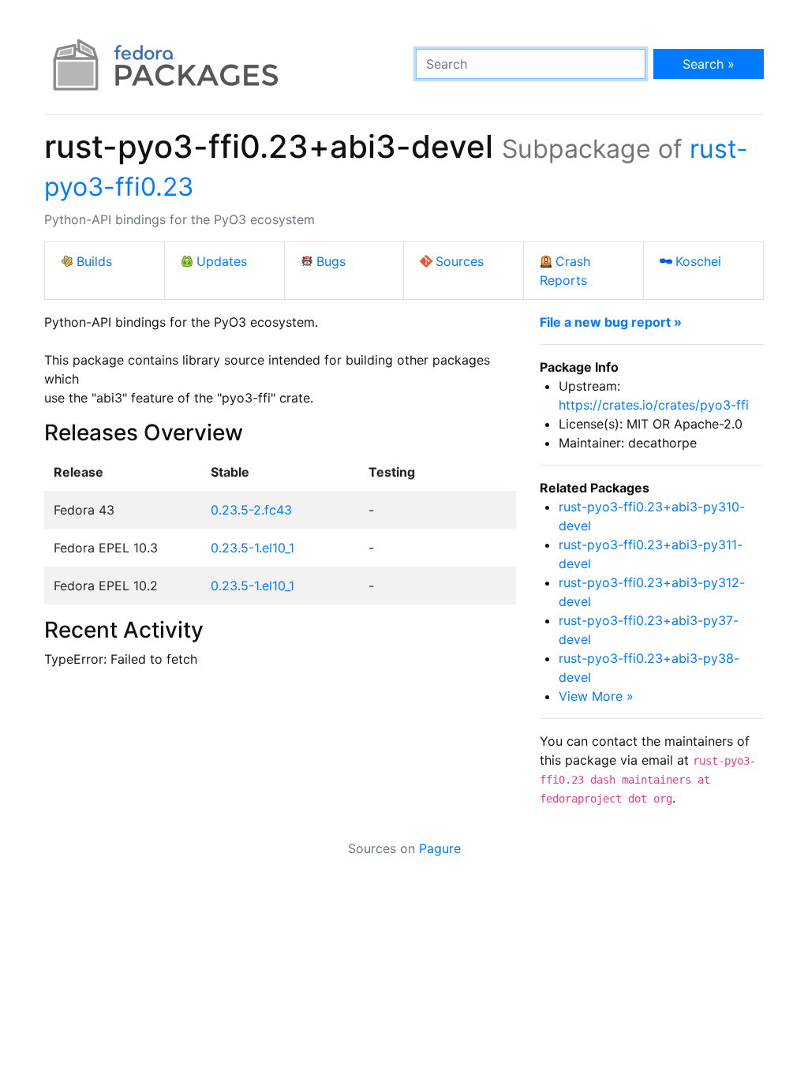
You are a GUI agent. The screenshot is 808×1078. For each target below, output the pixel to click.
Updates (221, 261)
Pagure (440, 848)
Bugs (331, 261)
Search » (709, 64)
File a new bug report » (611, 322)
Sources (460, 261)
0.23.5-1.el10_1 (252, 548)
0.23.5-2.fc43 (251, 510)
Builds (94, 261)
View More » (596, 696)
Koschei (698, 261)
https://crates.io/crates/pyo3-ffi (654, 405)
